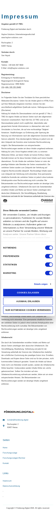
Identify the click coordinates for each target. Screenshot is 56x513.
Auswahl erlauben (28, 301)
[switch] (49, 256)
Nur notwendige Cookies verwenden (28, 310)
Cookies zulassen (28, 292)
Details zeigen (41, 284)
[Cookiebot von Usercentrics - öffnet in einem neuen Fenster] (41, 201)
